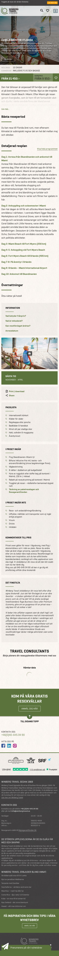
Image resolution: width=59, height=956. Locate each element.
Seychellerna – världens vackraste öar (16, 887)
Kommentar (6, 71)
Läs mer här (52, 3)
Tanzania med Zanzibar (10, 883)
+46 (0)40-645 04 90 (29, 809)
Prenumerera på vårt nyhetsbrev (26, 947)
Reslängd (5, 67)
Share (11, 395)
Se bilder (8, 59)
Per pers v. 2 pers (9, 76)
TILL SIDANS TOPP (29, 721)
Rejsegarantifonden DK (27, 830)
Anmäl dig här (29, 708)
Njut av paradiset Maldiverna (12, 879)
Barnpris (39, 76)
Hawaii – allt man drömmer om (13, 906)
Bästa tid (10, 376)
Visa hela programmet (47, 148)
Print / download (16, 391)
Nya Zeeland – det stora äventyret (14, 902)
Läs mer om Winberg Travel (12, 797)
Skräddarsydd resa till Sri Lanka (13, 875)
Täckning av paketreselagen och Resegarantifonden (24, 491)
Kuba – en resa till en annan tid (13, 898)
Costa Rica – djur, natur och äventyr (15, 895)
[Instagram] (15, 746)
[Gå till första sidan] (10, 11)
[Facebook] (3, 746)
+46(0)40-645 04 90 (13, 735)
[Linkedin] (9, 746)
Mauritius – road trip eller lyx (12, 891)
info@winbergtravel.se (20, 811)
